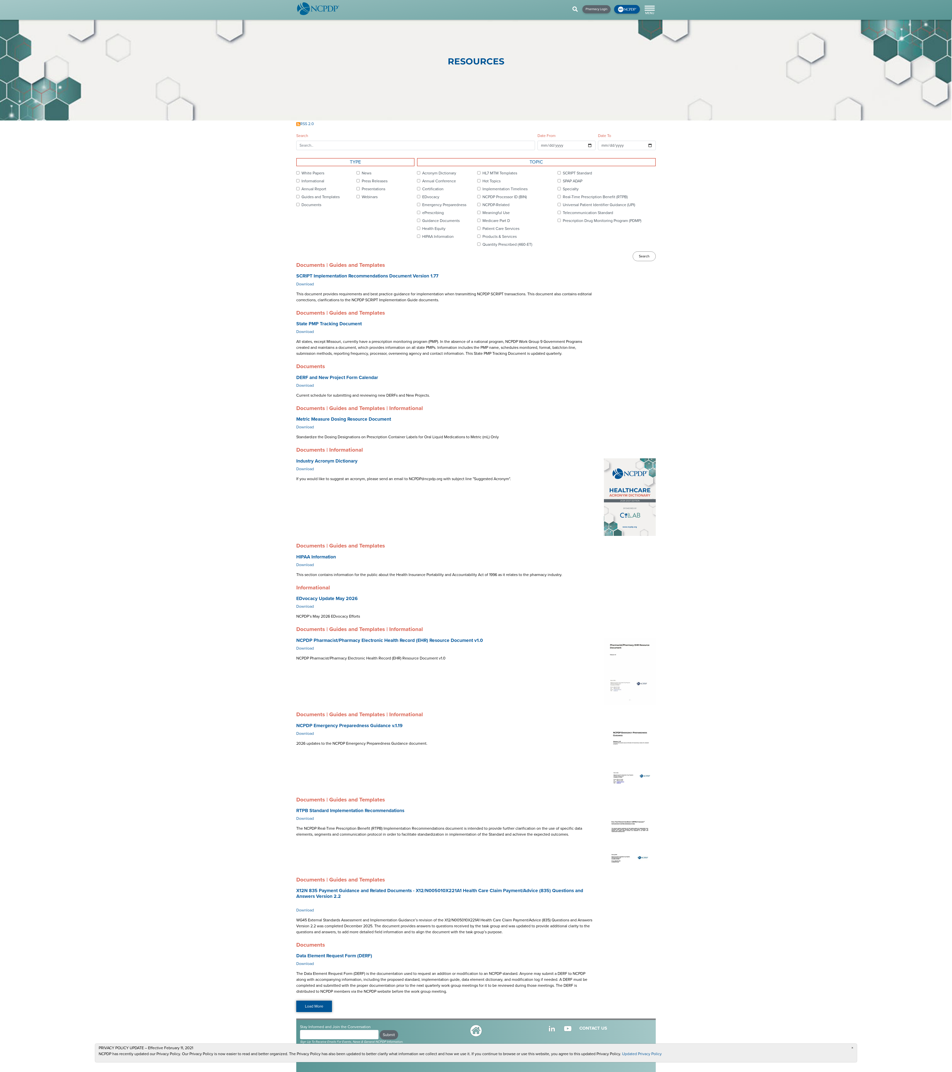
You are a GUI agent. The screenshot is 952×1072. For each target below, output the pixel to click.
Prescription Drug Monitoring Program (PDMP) (602, 220)
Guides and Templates (320, 196)
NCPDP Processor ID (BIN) (504, 196)
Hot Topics (491, 181)
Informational (312, 181)
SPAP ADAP (572, 181)
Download (305, 284)
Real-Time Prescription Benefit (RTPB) (595, 196)
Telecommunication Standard (588, 212)
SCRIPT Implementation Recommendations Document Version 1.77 (367, 276)
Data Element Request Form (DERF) (334, 956)
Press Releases (374, 181)
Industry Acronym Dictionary (326, 461)
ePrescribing (433, 212)
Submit (389, 1034)
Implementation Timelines (505, 189)
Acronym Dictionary (439, 173)
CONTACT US (593, 1028)
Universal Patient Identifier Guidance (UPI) (599, 204)
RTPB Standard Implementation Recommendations (350, 811)
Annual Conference (439, 181)
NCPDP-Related (495, 204)
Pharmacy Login (596, 9)
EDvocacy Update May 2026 (327, 599)
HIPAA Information (438, 236)
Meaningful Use (496, 212)
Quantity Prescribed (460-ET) (507, 244)
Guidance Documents (441, 220)
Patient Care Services (500, 228)
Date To (604, 135)
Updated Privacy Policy (642, 1053)
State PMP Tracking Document (329, 324)
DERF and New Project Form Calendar (337, 378)
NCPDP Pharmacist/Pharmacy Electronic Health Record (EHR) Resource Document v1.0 (389, 640)
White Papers (312, 173)
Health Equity (434, 228)
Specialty (571, 189)
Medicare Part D (496, 220)
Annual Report (313, 189)
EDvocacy (430, 196)
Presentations (373, 189)
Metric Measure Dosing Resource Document (343, 419)
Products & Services (499, 236)
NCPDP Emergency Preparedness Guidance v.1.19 (349, 726)
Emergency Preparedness (444, 204)
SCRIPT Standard (577, 173)
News (366, 173)
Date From (546, 135)
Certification (433, 189)
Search (302, 135)
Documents (311, 204)
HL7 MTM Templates (499, 173)
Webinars (370, 196)
